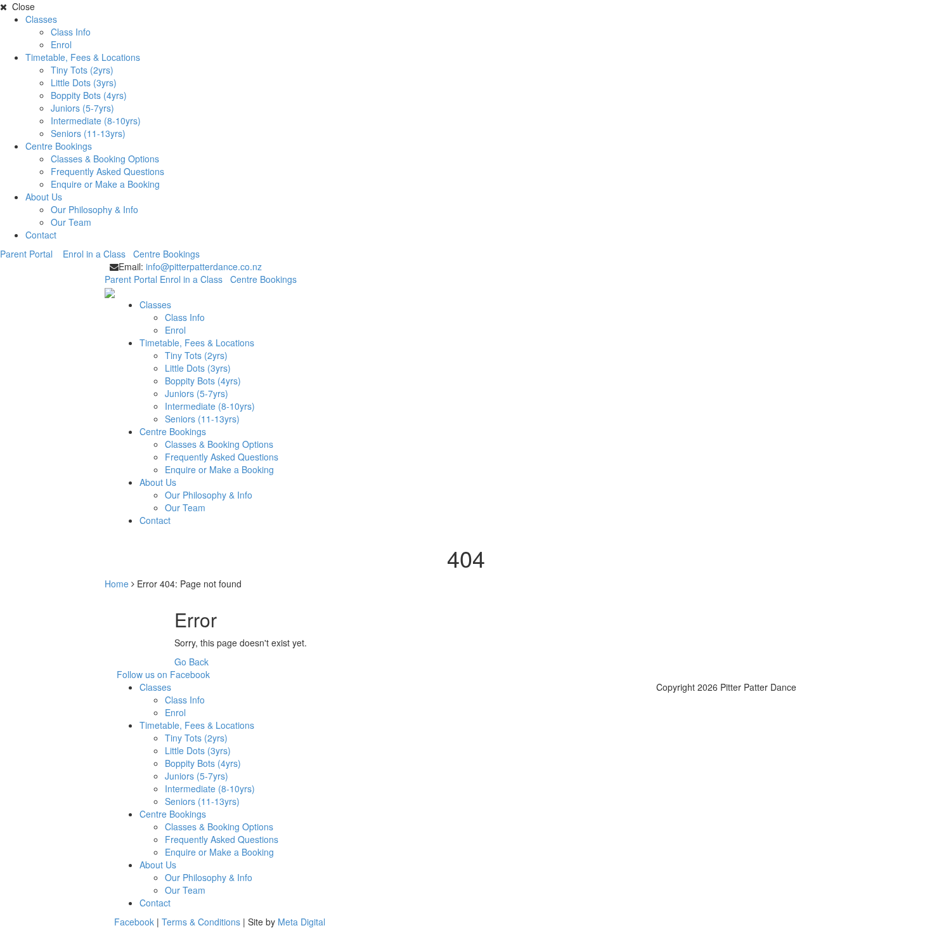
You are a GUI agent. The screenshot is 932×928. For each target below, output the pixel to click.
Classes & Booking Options (105, 158)
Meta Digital (301, 921)
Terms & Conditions (201, 921)
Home (117, 583)
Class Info (71, 31)
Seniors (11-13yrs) (88, 133)
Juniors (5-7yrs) (82, 107)
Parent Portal (30, 253)
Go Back (191, 661)
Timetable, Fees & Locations (82, 57)
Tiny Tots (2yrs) (82, 69)
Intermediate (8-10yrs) (96, 120)
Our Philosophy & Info (94, 209)
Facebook (134, 921)
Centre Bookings (58, 146)
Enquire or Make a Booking (105, 184)
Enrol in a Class (97, 253)
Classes (41, 19)
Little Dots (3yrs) (84, 82)
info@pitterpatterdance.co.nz (204, 266)
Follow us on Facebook (163, 674)
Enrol (61, 44)
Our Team (71, 222)
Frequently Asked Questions (107, 171)
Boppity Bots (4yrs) (89, 95)
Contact (40, 234)
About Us (43, 196)
